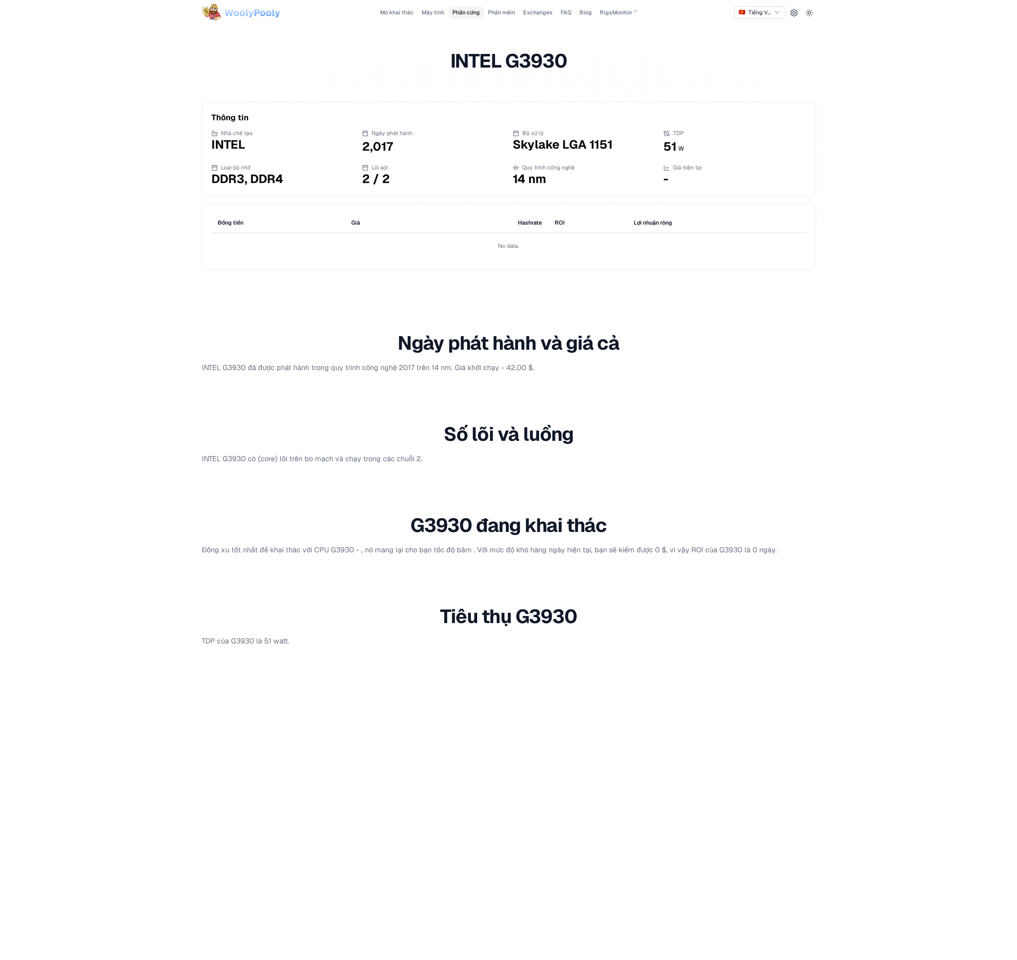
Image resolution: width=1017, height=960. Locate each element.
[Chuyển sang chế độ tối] (809, 12)
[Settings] (794, 12)
